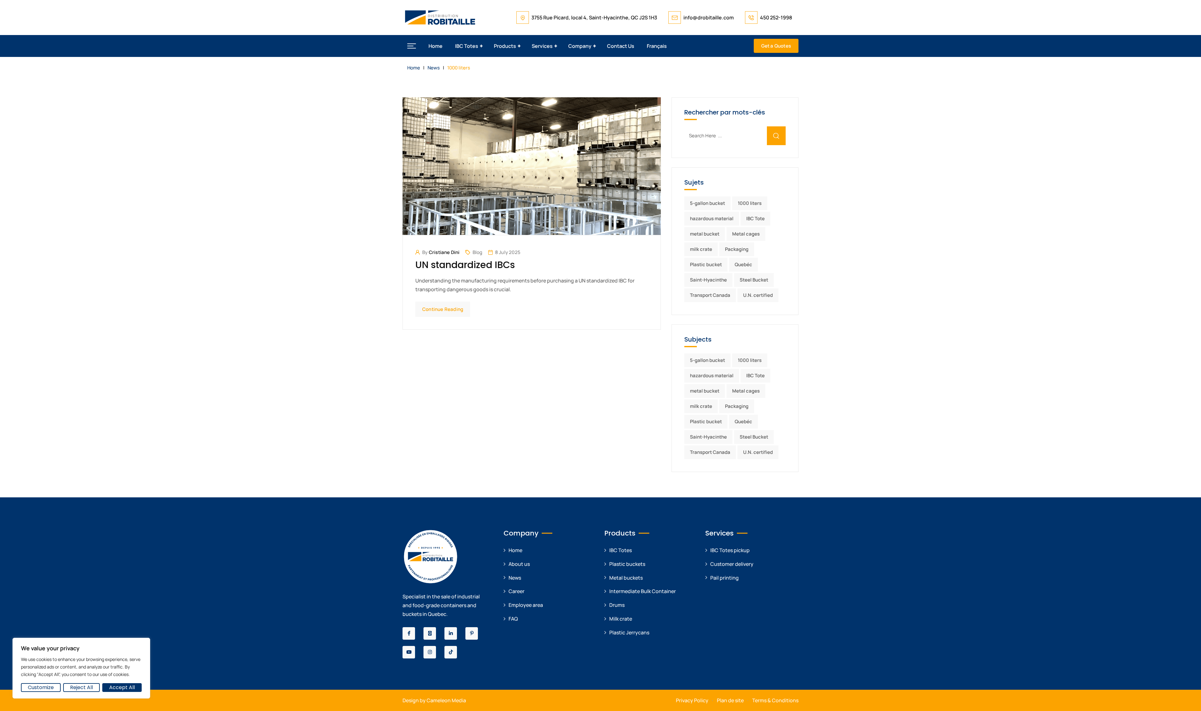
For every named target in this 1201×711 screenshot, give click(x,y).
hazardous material (711, 218)
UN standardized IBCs (465, 265)
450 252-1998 (776, 17)
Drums (617, 605)
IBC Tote (755, 218)
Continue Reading (442, 309)
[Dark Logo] (440, 17)
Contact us (620, 46)
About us (519, 564)
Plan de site (730, 700)
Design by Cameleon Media (434, 700)
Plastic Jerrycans (629, 632)
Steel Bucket (754, 280)
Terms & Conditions (775, 700)
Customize (41, 687)
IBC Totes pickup (730, 550)
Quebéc (743, 264)
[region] (81, 668)
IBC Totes (466, 46)
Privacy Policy (692, 700)
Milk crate (620, 618)
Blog (478, 252)
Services (542, 46)
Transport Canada (710, 295)
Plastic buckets (627, 564)
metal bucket (704, 234)
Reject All (81, 687)
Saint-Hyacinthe (708, 280)
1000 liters (750, 203)
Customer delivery (731, 564)
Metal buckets (626, 577)
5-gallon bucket (707, 203)
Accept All (122, 687)
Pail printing (724, 577)
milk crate (701, 249)
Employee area (526, 605)
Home (435, 46)
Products (505, 46)
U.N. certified (758, 295)
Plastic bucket (706, 264)
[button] (412, 46)
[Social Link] (409, 633)
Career (516, 591)
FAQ (513, 618)
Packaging (736, 249)
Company (579, 46)
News (515, 577)
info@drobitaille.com (708, 17)
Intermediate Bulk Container (642, 591)
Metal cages (746, 234)
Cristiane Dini (444, 252)
